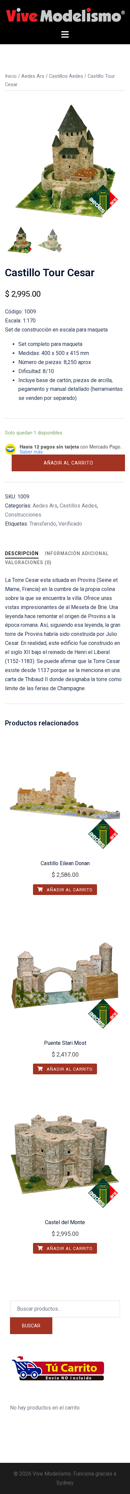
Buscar (31, 1325)
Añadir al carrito (68, 463)
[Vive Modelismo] (65, 14)
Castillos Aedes (66, 76)
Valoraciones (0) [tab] (28, 562)
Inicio (11, 76)
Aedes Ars (32, 76)
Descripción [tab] (22, 553)
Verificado (70, 524)
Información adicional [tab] (77, 553)
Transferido (42, 524)
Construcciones (23, 515)
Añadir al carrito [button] (69, 889)
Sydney (65, 1483)
